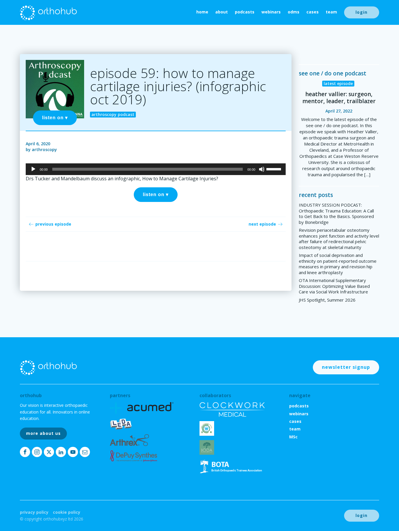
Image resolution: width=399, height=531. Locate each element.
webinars (271, 12)
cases (312, 12)
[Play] (33, 169)
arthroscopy (44, 149)
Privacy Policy (34, 512)
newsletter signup (346, 367)
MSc (293, 437)
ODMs (293, 12)
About (221, 12)
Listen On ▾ (55, 117)
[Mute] (262, 169)
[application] (155, 169)
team (331, 12)
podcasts (244, 12)
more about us (43, 433)
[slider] (274, 168)
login (361, 12)
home (202, 12)
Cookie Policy (66, 512)
